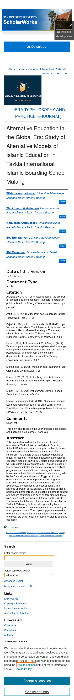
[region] (37, 671)
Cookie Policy (23, 669)
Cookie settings (26, 665)
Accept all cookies (37, 680)
